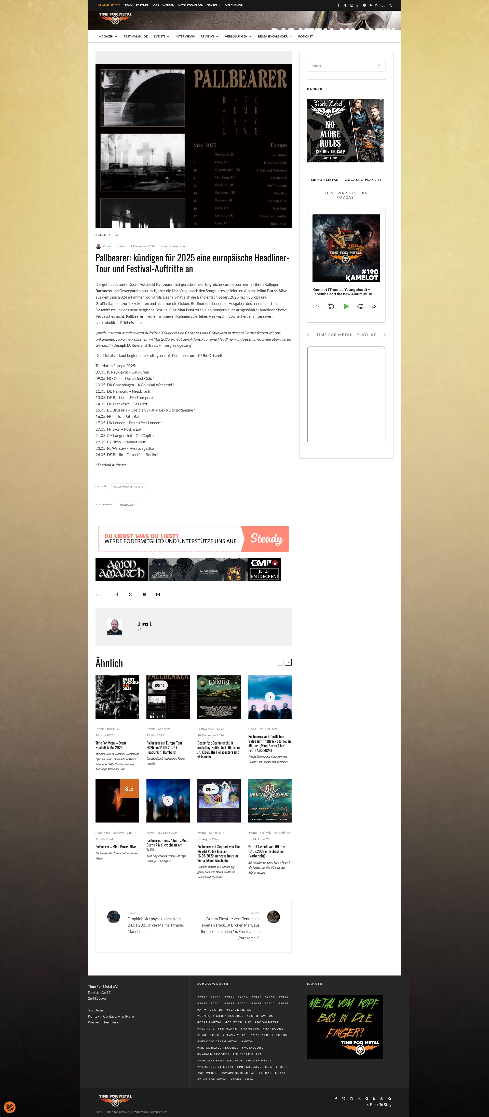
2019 (284, 996)
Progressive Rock (255, 1066)
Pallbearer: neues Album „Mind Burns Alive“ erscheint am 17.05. (167, 845)
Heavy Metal (236, 1034)
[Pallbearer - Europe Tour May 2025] (168, 697)
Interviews (185, 36)
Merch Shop (234, 5)
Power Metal (260, 1060)
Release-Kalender (273, 36)
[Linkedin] (358, 5)
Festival (207, 1028)
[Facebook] (339, 5)
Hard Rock (209, 1034)
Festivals (265, 832)
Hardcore (274, 1028)
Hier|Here (126, 1016)
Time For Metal (213, 1079)
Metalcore (254, 1047)
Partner (142, 5)
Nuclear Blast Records (221, 1060)
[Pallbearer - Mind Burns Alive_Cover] (117, 801)
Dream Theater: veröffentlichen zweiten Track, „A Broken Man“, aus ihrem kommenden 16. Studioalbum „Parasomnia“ (230, 925)
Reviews (207, 36)
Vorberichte (282, 832)
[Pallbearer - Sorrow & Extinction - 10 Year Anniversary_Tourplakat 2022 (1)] (219, 801)
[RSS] (371, 5)
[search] (380, 65)
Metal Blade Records (218, 1047)
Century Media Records (221, 1015)
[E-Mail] (158, 594)
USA (250, 1079)
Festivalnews (205, 729)
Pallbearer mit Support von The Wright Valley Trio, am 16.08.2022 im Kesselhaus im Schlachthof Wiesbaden (218, 853)
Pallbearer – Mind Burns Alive (116, 846)
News (122, 246)
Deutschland (239, 1022)
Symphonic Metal (239, 1072)
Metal (248, 1041)
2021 (217, 1003)
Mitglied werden (190, 5)
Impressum (140, 1112)
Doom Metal (268, 1022)
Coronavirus (261, 1015)
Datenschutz (158, 1112)
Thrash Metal (273, 1072)
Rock (282, 1066)
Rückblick (113, 729)
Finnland (228, 1028)
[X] (345, 5)
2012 (203, 996)
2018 (271, 996)
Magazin (106, 36)
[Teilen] (117, 594)
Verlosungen (236, 36)
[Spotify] (364, 5)
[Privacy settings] (10, 1107)
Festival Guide (136, 36)
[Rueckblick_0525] (117, 697)
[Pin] (144, 594)
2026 (284, 1003)
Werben (168, 5)
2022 (230, 1003)
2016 (244, 996)
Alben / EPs (103, 832)
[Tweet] (130, 594)
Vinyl (129, 832)
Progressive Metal (216, 1066)
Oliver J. (108, 246)
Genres (212, 5)
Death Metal (210, 1022)
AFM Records (211, 1009)
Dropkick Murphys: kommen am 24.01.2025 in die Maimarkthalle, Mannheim (156, 922)
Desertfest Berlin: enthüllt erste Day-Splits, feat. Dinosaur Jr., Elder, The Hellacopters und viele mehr (218, 749)
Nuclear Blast (248, 1054)
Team (128, 5)
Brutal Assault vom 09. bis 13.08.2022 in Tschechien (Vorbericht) (266, 851)
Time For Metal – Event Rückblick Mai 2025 (111, 745)
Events (159, 36)
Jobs (155, 5)
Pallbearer (128, 505)
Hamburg (251, 1028)
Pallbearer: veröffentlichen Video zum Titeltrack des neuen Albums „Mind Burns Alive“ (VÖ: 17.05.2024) (269, 743)
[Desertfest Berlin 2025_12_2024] (219, 697)
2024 (257, 1003)
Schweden (208, 1072)
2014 (217, 996)
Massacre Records (270, 1034)
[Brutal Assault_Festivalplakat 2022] (270, 801)
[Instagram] (351, 5)
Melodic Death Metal (218, 1041)
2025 (271, 1003)
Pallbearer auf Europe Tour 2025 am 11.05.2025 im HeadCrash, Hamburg (164, 747)
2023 (244, 1003)
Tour (237, 1079)
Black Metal (239, 1009)
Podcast (305, 36)
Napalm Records (214, 1054)
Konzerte (164, 729)
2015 (230, 996)
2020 (203, 1003)
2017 (257, 996)
